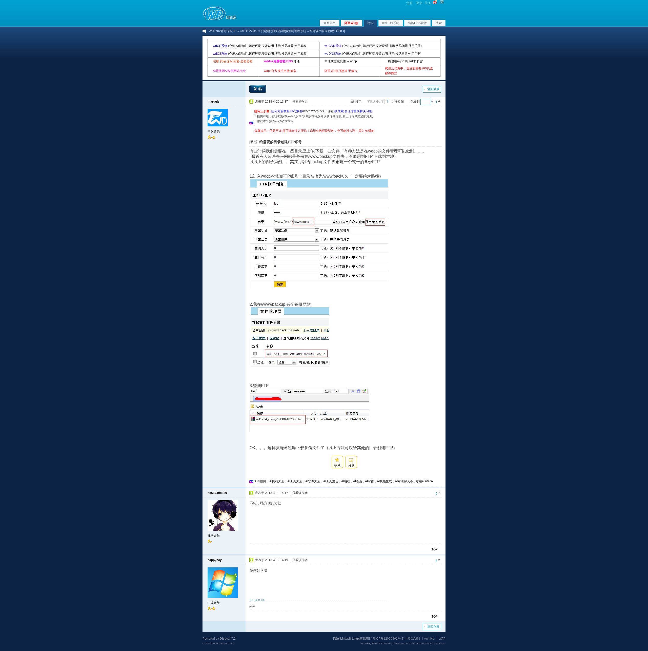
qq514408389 (217, 493)
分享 (351, 465)
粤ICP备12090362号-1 (387, 638)
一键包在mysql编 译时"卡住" (404, 61)
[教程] (253, 142)
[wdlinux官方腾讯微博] (442, 3)
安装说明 (268, 46)
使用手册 (415, 46)
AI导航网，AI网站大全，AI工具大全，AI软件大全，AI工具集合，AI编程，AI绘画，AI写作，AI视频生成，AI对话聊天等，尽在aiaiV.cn (343, 481)
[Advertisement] (346, 135)
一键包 (329, 111)
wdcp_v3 (317, 111)
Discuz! (225, 638)
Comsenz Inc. (227, 643)
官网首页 (329, 23)
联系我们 (414, 638)
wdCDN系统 (390, 23)
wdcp (307, 111)
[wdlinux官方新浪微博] (435, 3)
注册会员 (214, 535)
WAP (442, 638)
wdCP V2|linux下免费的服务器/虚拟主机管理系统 (273, 31)
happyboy (215, 560)
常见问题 (287, 46)
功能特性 (242, 46)
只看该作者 (300, 101)
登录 (419, 3)
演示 (278, 46)
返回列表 (433, 89)
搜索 (439, 23)
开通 (297, 61)
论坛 (370, 23)
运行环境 (255, 46)
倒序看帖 (398, 101)
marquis (213, 101)
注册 (409, 3)
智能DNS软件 (417, 23)
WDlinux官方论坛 (221, 31)
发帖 (258, 89)
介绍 (232, 46)
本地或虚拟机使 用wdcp (341, 61)
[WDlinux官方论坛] (219, 20)
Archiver (429, 638)
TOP (435, 549)
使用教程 (300, 46)
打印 (358, 101)
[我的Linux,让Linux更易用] (351, 638)
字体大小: (373, 101)
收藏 (337, 465)
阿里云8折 (351, 23)
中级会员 (214, 131)
